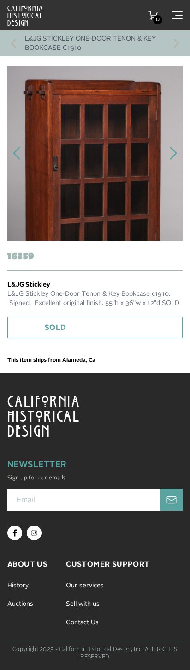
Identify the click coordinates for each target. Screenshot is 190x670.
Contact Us (82, 622)
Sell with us (83, 604)
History (18, 585)
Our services (85, 585)
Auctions (20, 604)
